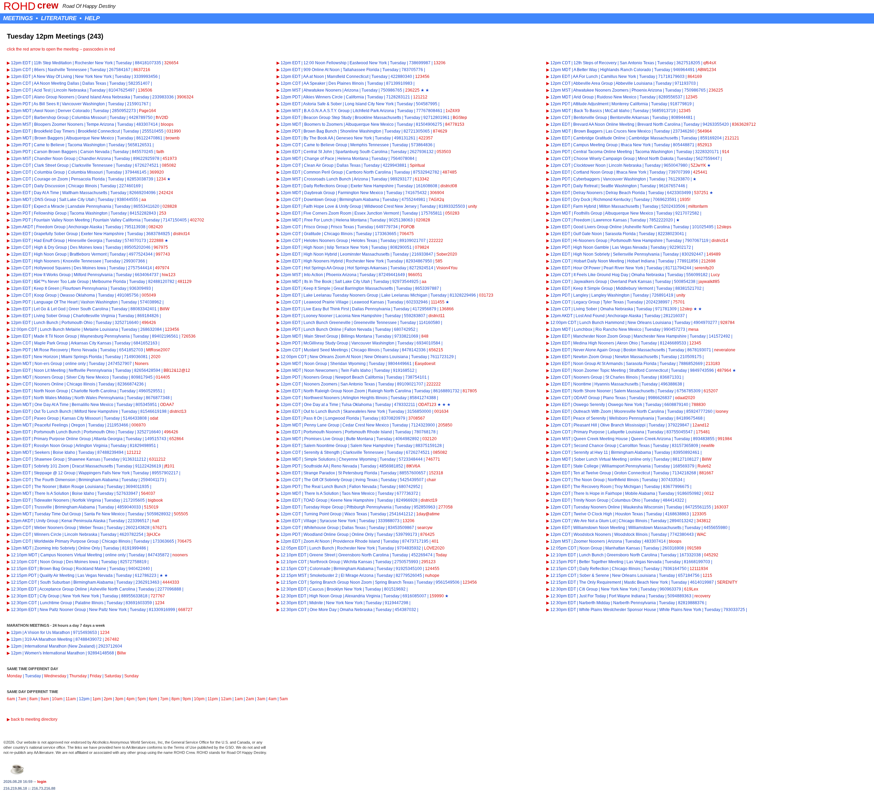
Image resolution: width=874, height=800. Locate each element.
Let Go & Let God (50, 309)
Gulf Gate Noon (587, 233)
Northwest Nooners (322, 397)
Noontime (582, 384)
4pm (130, 698)
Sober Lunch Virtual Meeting (600, 459)
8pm (175, 698)
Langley (580, 295)
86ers (39, 69)
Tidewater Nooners (51, 500)
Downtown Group (320, 199)
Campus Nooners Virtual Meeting (71, 555)
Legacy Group (587, 302)
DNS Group (45, 199)
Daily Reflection (594, 568)
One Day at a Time (321, 404)
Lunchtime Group (56, 602)
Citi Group (588, 589)
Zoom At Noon (317, 541)
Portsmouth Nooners (323, 432)
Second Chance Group (595, 445)
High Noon (314, 247)
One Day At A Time (51, 404)
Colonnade (320, 568)
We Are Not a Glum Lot (595, 520)
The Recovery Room (592, 486)
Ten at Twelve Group (592, 473)
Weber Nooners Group (55, 527)
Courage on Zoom (51, 179)
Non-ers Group (48, 363)
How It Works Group (52, 274)
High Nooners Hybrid (323, 261)
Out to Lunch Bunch (322, 411)
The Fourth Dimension (54, 479)
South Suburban (55, 582)
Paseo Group (46, 418)
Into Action (313, 274)
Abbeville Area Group (593, 83)
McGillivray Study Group (326, 343)
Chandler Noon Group (54, 158)
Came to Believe (49, 145)
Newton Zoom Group (592, 356)
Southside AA (316, 466)
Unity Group (47, 520)
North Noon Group (51, 391)
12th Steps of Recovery (595, 62)
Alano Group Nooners (54, 97)
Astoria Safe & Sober (322, 103)
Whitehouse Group (321, 527)
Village (310, 520)
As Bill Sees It (46, 103)
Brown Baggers (588, 131)
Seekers (42, 452)
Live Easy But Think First (326, 309)
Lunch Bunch (46, 322)
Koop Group (45, 295)
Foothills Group (588, 213)
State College (585, 466)
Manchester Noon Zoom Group (602, 336)
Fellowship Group (50, 213)
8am (33, 698)
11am (71, 698)
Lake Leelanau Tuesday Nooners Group (341, 295)
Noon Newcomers (321, 370)
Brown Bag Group (56, 568)
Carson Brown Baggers (55, 151)
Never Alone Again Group (596, 350)
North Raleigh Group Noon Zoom (334, 391)
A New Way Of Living (52, 76)
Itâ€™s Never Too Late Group (61, 281)
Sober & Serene (594, 575)
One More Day (323, 609)
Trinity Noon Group (590, 500)
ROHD (19, 6)
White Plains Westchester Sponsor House (617, 609)
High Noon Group (50, 254)
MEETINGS (18, 18)
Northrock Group (325, 561)
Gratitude (312, 233)
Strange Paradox (319, 473)
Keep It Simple (317, 288)
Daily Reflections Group (326, 186)
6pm (153, 698)
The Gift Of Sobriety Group (328, 479)
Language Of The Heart (55, 302)
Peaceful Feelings (51, 425)
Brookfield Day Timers (54, 131)
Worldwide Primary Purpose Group (66, 541)
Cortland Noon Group (593, 172)
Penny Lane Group (321, 425)
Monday (14, 676)
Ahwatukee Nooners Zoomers (601, 90)
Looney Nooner (318, 315)
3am (261, 698)
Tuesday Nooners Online (597, 507)
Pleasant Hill (585, 425)
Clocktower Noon (590, 165)
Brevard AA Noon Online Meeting (603, 124)
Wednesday (55, 676)
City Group (49, 596)
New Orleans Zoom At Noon (335, 356)
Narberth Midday (594, 602)
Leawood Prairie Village (326, 302)
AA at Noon (313, 76)
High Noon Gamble (591, 247)
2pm (108, 698)
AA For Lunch (585, 76)
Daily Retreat (585, 186)
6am (11, 698)
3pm (119, 698)
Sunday (131, 676)
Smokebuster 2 (324, 575)
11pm (213, 698)
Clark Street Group (51, 165)
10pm (199, 698)
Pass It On (313, 418)
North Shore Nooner (592, 391)
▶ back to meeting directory (32, 719)
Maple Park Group (51, 343)
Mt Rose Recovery (51, 350)
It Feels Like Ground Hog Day (601, 274)
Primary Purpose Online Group (62, 438)
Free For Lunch (318, 220)
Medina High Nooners (593, 343)
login (41, 781)
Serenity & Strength (322, 452)
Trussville (43, 507)
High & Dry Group (50, 247)
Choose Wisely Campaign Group (604, 158)
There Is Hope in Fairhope (598, 493)
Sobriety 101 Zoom (51, 466)
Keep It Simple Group (593, 288)
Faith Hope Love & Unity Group (332, 206)
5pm (142, 698)
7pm (164, 698)
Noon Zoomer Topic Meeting (599, 370)
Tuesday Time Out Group (57, 514)
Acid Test (42, 90)
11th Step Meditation (53, 62)
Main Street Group (321, 336)
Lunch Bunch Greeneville (327, 322)
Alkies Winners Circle (323, 97)
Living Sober (585, 309)
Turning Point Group (322, 514)
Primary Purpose (589, 432)
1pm (97, 698)
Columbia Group (49, 172)
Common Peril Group (323, 172)
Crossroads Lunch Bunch (327, 179)
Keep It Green (46, 288)
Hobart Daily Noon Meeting (599, 261)
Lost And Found (590, 315)
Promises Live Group (323, 438)
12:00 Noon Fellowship (325, 62)
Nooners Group (48, 377)
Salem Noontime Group (325, 445)
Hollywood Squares (52, 268)
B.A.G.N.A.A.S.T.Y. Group (327, 110)
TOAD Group (315, 500)
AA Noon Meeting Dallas (56, 83)
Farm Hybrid (584, 206)
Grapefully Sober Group (56, 233)
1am (239, 698)
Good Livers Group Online (597, 227)
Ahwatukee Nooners (322, 90)
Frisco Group (316, 227)
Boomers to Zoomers (323, 124)
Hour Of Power (587, 268)
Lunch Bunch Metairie (60, 329)
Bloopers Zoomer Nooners (58, 124)
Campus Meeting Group (595, 145)
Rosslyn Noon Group (53, 445)
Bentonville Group (590, 117)
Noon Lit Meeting (50, 370)
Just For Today (592, 596)
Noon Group (315, 363)
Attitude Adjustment (590, 103)
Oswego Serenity (589, 404)
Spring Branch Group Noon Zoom (341, 582)
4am (272, 698)
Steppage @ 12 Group (54, 473)
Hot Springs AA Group (324, 268)
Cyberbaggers (586, 179)
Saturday (112, 676)
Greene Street (322, 555)
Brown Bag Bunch (320, 131)
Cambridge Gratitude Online (599, 138)
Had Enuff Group (49, 240)
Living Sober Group (52, 315)
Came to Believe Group (325, 145)
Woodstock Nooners (592, 534)
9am (45, 698)
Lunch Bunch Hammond (601, 322)
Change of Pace (319, 158)
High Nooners (47, 261)
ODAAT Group (587, 397)
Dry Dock (581, 199)
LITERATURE (58, 18)
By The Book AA (318, 138)
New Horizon (46, 356)
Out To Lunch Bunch (52, 411)
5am (284, 698)
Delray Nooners (588, 192)
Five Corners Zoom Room (327, 213)
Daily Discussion (49, 186)
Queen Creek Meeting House (601, 438)
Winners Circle (47, 534)
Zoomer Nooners (589, 541)
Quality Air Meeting (57, 575)
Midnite (316, 602)
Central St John (318, 151)
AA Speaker (314, 83)
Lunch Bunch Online (322, 329)
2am (250, 698)
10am (57, 698)
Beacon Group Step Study (328, 117)
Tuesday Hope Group (323, 507)
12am (226, 698)
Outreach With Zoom (592, 411)
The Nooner (45, 486)
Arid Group (584, 97)
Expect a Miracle (49, 206)
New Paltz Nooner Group (63, 609)
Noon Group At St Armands (598, 363)
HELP (92, 18)
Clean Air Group (319, 165)
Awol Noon (44, 110)
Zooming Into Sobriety (54, 548)
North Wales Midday (52, 397)
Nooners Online (49, 384)
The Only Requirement (600, 582)
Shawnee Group (49, 459)
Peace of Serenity (589, 418)
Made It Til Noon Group (55, 336)
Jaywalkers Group (590, 281)
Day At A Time (46, 192)
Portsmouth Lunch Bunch (57, 432)
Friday (95, 676)
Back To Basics (588, 110)
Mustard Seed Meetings (326, 350)
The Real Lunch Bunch (325, 486)
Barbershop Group (51, 117)
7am (22, 698)
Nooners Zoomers (320, 384)
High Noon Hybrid (320, 254)
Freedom (582, 220)
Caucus (316, 589)
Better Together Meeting (601, 561)
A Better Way (585, 69)
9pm (187, 698)
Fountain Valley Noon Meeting (62, 220)
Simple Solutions (320, 459)
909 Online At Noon (322, 69)
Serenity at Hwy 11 (591, 452)
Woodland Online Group (326, 534)
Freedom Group (51, 227)
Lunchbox (583, 329)
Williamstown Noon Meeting (599, 527)
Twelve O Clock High (593, 514)
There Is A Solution (51, 493)
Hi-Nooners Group (590, 240)
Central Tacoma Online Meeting (602, 151)
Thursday (78, 676)
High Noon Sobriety (591, 254)
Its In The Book (318, 281)
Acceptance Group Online (63, 589)
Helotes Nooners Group (326, 240)
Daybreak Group (319, 192)
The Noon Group (589, 479)
